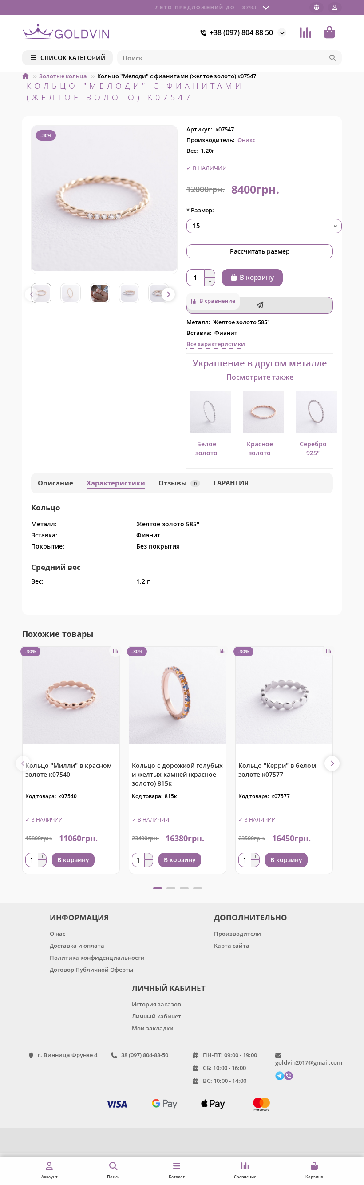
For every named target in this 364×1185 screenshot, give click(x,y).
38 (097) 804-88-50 (144, 1055)
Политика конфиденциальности (97, 958)
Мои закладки (153, 1028)
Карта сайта (231, 946)
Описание (55, 483)
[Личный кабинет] (335, 7)
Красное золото (260, 448)
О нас (57, 934)
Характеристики (116, 483)
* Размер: (200, 210)
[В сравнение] (115, 650)
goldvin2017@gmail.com (308, 1062)
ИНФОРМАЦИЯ (79, 917)
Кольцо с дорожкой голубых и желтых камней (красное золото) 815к (177, 774)
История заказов (156, 1004)
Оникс (246, 140)
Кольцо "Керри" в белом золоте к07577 (277, 770)
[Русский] (316, 7)
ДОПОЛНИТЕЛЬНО (250, 917)
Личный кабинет (156, 1016)
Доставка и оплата (77, 946)
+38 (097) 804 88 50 (241, 32)
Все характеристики (215, 344)
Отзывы (177, 483)
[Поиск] (332, 58)
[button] (31, 294)
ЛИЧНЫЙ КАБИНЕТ (169, 988)
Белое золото (206, 448)
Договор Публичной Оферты (92, 970)
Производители (237, 934)
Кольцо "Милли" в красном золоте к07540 (68, 770)
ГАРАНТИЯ (231, 483)
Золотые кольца (63, 76)
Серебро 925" (313, 448)
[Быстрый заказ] (259, 305)
